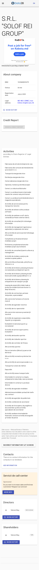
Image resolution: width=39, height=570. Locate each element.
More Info (8, 492)
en (34, 3)
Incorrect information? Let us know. (18, 445)
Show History (11, 110)
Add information (10, 465)
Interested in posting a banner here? (15, 66)
